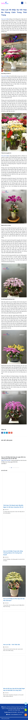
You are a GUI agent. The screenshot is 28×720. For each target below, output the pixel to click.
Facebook (2, 433)
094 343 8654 (14, 712)
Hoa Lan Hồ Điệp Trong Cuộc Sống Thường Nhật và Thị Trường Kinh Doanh (13, 552)
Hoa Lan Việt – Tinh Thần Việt (11, 644)
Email (11, 433)
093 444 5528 (21, 712)
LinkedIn (7, 433)
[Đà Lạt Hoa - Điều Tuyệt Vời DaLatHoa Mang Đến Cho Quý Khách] (4, 3)
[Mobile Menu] (22, 3)
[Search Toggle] (26, 3)
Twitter (4, 433)
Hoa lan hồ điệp (5, 19)
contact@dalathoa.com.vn (16, 714)
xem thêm (3, 463)
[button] (9, 467)
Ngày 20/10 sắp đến (6, 460)
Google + (9, 433)
